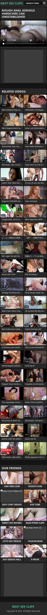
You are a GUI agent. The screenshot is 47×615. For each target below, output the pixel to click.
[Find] (44, 3)
